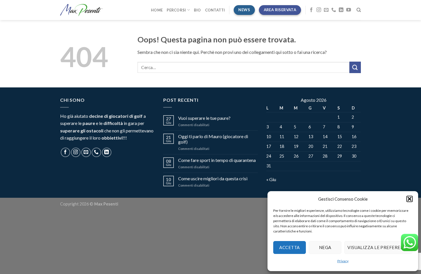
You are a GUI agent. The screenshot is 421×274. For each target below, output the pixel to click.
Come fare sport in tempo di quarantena (217, 160)
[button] (409, 199)
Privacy (343, 261)
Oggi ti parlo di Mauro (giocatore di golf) (213, 139)
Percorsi (176, 10)
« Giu (271, 179)
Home (157, 10)
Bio (197, 10)
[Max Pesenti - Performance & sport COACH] (81, 10)
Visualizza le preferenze (378, 247)
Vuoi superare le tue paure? (204, 118)
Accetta (289, 247)
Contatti (215, 10)
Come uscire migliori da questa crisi (212, 178)
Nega (325, 247)
